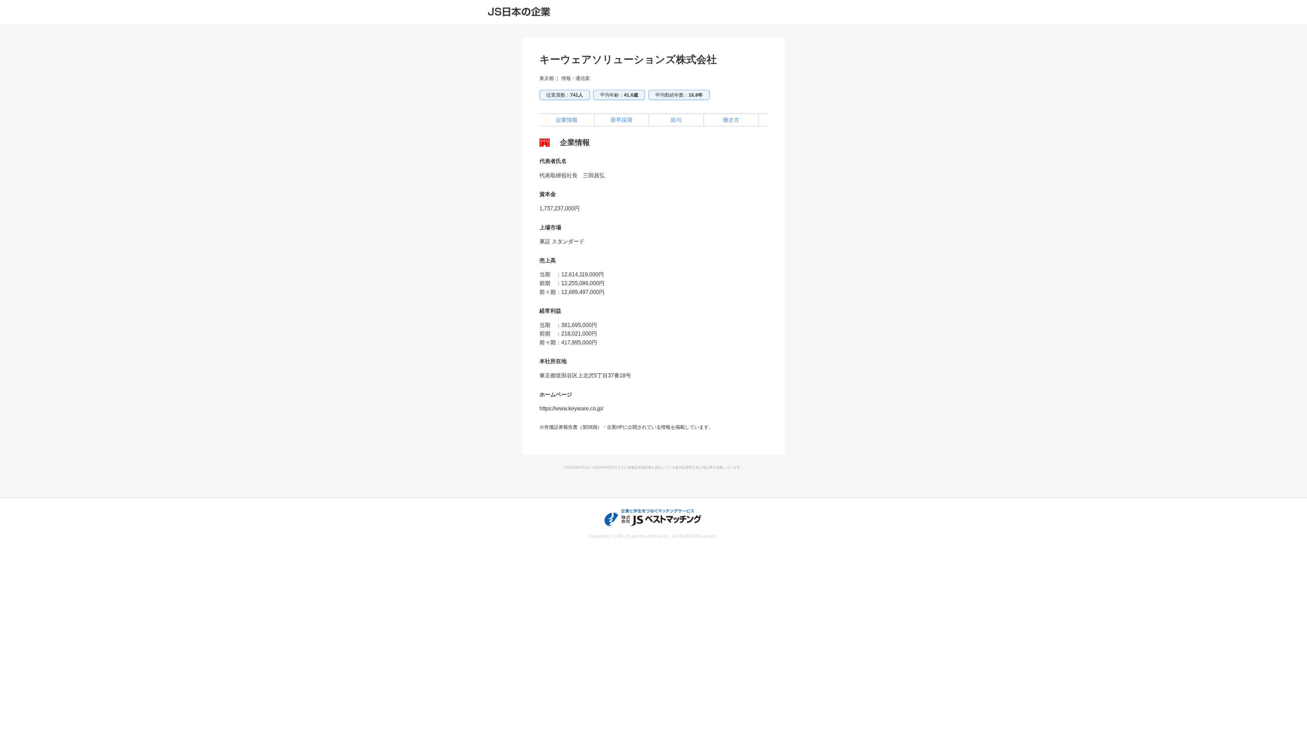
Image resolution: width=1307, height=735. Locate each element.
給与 (676, 120)
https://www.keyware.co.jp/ (571, 408)
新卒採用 (621, 120)
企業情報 (567, 120)
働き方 (731, 120)
